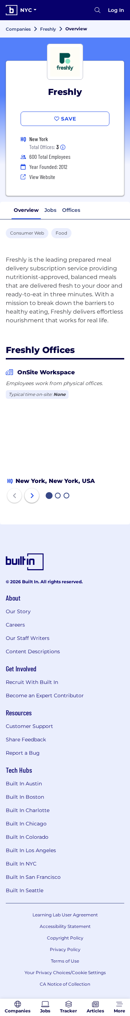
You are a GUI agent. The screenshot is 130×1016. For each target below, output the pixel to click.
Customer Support (29, 726)
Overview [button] (26, 210)
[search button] (97, 10)
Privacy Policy (65, 949)
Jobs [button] (50, 210)
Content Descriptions (33, 651)
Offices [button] (71, 210)
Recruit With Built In (32, 682)
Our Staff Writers (27, 638)
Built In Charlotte (27, 810)
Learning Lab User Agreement (65, 914)
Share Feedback (26, 739)
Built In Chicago (26, 823)
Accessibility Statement (65, 926)
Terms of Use (65, 961)
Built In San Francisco (33, 877)
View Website (42, 176)
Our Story (18, 611)
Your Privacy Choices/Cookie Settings (65, 972)
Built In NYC (21, 863)
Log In (116, 10)
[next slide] (32, 495)
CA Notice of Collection (65, 984)
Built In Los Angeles (31, 850)
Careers (15, 625)
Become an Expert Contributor (45, 695)
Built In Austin (24, 783)
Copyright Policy (65, 938)
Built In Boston (25, 797)
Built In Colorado (27, 837)
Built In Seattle (24, 890)
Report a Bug (23, 753)
